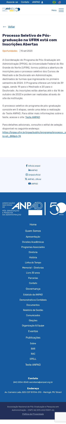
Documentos (33, 305)
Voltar (11, 26)
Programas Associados (33, 247)
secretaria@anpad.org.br (41, 382)
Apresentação (33, 236)
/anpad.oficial (34, 175)
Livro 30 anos (33, 273)
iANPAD (36, 2)
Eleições (33, 320)
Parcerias (33, 278)
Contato (25, 2)
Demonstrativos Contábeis (33, 300)
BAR (33, 348)
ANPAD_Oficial (34, 179)
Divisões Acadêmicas (33, 242)
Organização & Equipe (33, 325)
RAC (33, 354)
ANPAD (34, 170)
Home (33, 224)
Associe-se (12, 2)
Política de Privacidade (33, 414)
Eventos (33, 331)
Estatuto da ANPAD (33, 294)
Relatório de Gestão (33, 310)
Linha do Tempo (33, 262)
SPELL (33, 359)
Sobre (33, 343)
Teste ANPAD (33, 364)
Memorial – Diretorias (33, 267)
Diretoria (33, 252)
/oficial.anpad (33, 166)
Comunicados (33, 315)
